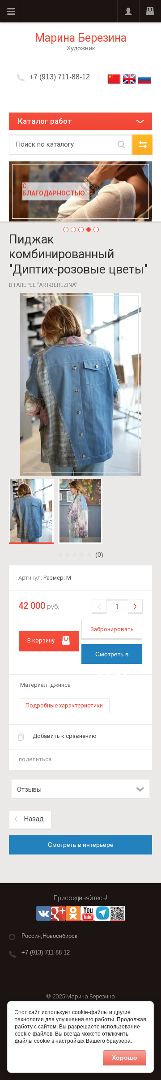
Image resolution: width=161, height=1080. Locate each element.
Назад (34, 819)
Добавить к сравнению (65, 736)
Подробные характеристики (64, 705)
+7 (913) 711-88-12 (60, 77)
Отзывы (29, 789)
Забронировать (112, 629)
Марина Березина (81, 37)
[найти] (121, 144)
